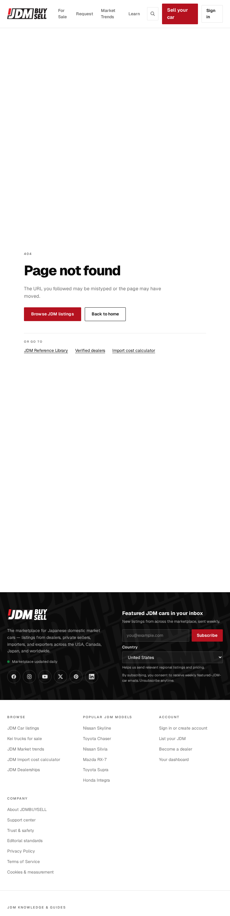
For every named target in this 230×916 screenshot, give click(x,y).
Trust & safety (20, 830)
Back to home (105, 314)
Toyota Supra (95, 769)
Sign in (210, 14)
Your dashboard (174, 759)
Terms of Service (23, 861)
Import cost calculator (133, 350)
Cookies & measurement (30, 872)
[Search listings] (152, 13)
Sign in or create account (183, 728)
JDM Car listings (23, 728)
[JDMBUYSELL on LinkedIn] (91, 676)
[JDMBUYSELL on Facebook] (13, 676)
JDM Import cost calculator (33, 759)
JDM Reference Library (46, 350)
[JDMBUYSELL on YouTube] (45, 676)
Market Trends (108, 14)
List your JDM (172, 738)
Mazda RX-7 (95, 759)
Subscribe (207, 635)
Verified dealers (90, 350)
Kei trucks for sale (24, 738)
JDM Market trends (25, 749)
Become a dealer (175, 749)
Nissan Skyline (97, 728)
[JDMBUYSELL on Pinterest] (76, 676)
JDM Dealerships (23, 769)
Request (84, 13)
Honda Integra (96, 780)
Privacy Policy (21, 851)
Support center (21, 820)
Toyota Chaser (97, 738)
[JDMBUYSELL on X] (60, 676)
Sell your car (177, 14)
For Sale (62, 14)
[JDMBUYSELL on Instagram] (29, 676)
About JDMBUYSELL (27, 809)
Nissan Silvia (95, 749)
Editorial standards (25, 840)
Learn (134, 13)
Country (129, 647)
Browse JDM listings (52, 314)
